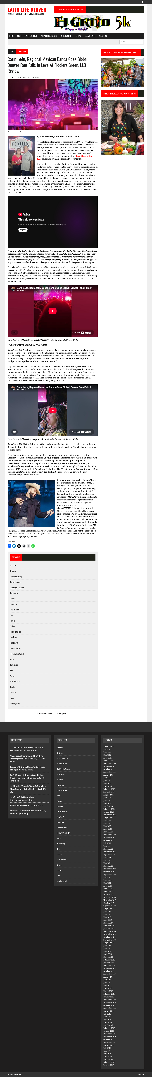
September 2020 (109, 874)
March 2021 (108, 866)
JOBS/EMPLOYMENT (17, 653)
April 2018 (107, 954)
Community (14, 593)
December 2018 (109, 931)
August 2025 (108, 775)
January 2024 (108, 812)
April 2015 (107, 1056)
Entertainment (66, 35)
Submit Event (90, 35)
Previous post (45, 713)
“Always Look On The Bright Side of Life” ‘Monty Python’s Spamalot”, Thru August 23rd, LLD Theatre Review (27, 758)
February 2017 (109, 994)
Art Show (13, 565)
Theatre (13, 692)
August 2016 (108, 1011)
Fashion (12, 620)
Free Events (14, 642)
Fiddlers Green (33, 77)
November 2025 (109, 766)
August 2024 (108, 795)
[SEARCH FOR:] (131, 41)
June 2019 (107, 914)
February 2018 (109, 960)
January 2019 (108, 928)
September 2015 (109, 1042)
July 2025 (107, 778)
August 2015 (108, 1045)
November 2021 (109, 851)
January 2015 (108, 1065)
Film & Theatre (15, 631)
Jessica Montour (16, 648)
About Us (103, 35)
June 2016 (107, 1016)
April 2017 (107, 988)
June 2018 (107, 948)
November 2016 (109, 1002)
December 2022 (109, 834)
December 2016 (109, 999)
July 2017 (107, 979)
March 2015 (108, 1059)
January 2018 (108, 962)
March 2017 (108, 991)
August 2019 (108, 908)
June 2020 (107, 880)
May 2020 (107, 883)
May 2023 (107, 826)
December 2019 (109, 897)
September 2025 (109, 772)
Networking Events (49, 35)
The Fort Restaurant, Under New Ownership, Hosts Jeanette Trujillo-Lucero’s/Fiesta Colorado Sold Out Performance (27, 778)
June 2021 (107, 860)
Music (12, 659)
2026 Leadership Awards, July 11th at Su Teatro (26, 805)
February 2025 (109, 789)
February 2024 (109, 809)
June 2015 (107, 1051)
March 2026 (108, 760)
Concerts (13, 598)
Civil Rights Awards (17, 587)
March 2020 (108, 888)
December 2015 (109, 1034)
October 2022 (108, 840)
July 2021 (107, 857)
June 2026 (107, 752)
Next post (61, 713)
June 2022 (107, 846)
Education (13, 604)
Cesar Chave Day (16, 576)
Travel (12, 698)
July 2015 (107, 1048)
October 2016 (108, 1005)
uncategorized (15, 703)
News (19, 35)
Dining (78, 35)
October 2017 (108, 971)
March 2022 (108, 849)
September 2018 (109, 940)
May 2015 (107, 1053)
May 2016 (107, 1019)
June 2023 (107, 823)
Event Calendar (31, 35)
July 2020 (107, 877)
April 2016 (107, 1022)
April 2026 (107, 758)
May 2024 (107, 803)
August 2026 (108, 746)
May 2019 (107, 917)
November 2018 (109, 934)
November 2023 (109, 814)
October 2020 (108, 871)
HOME (11, 35)
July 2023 (107, 820)
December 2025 (109, 763)
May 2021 (107, 863)
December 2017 (109, 965)
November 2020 (109, 869)
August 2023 (108, 817)
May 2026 (107, 755)
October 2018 (108, 937)
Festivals (13, 626)
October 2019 (108, 903)
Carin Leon (21, 77)
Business (13, 571)
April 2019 (107, 920)
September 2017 (109, 974)
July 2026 (107, 749)
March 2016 (108, 1025)
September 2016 (109, 1008)
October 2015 (108, 1039)
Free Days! (13, 637)
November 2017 (109, 968)
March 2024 (108, 806)
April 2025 (107, 786)
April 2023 (107, 829)
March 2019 (108, 923)
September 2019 (109, 906)
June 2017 (107, 982)
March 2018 (108, 957)
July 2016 (107, 1014)
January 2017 (108, 997)
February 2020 (109, 891)
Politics (12, 676)
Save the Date (15, 681)
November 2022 (109, 837)
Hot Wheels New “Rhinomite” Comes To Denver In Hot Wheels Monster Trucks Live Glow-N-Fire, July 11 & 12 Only (28, 789)
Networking (14, 664)
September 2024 (109, 792)
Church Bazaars (15, 582)
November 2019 (109, 900)
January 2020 (108, 894)
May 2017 (107, 985)
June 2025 (107, 780)
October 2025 (108, 769)
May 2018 (107, 951)
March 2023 (108, 832)
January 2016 (108, 1031)
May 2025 (107, 783)
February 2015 (109, 1062)
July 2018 (107, 945)
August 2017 (108, 977)
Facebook (141, 1075)
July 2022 (107, 843)
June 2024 (107, 800)
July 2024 (107, 797)
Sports (12, 687)
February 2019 (109, 925)
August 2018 (108, 943)
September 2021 (109, 854)
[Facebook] (142, 1)
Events (12, 615)
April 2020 (107, 886)
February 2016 (109, 1028)
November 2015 (109, 1036)
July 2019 (107, 911)
